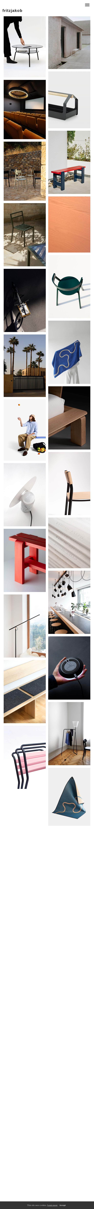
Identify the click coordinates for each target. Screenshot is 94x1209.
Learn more (52, 1205)
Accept (62, 1205)
